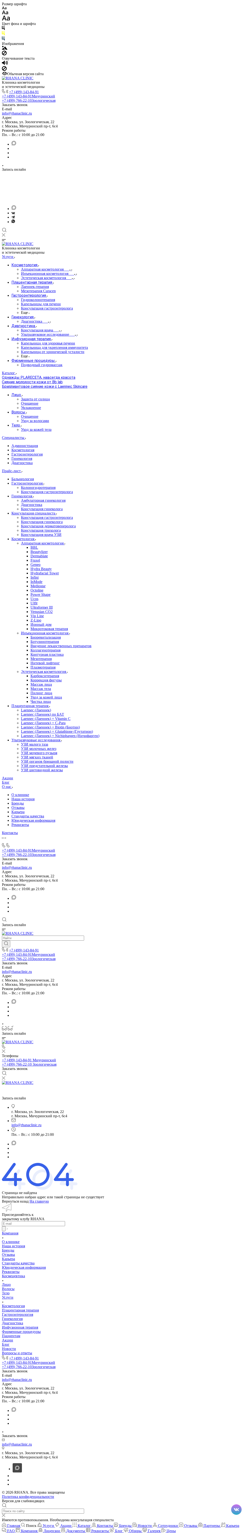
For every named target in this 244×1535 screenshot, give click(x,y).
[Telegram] (13, 217)
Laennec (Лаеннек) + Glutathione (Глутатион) (57, 731)
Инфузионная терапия (20, 1327)
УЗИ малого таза (34, 744)
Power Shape (40, 595)
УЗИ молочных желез (38, 749)
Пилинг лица (41, 693)
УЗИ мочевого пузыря (39, 753)
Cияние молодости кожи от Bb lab (32, 382)
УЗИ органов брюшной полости (47, 761)
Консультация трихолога (41, 530)
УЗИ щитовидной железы (42, 770)
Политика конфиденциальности (28, 1497)
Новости (9, 1349)
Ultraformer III (41, 607)
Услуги (7, 1297)
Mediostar (38, 586)
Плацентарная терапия (30, 706)
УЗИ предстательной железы (44, 766)
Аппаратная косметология (43, 543)
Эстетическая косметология (44, 672)
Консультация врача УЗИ (41, 535)
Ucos (34, 599)
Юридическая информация (33, 820)
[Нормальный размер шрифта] (5, 13)
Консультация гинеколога (42, 509)
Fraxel (35, 560)
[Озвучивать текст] (5, 64)
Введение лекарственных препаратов (61, 646)
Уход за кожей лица (46, 697)
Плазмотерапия (43, 667)
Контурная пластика (47, 654)
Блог (6, 1344)
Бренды (17, 803)
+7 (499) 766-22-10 (29, 100)
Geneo (35, 565)
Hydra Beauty (41, 569)
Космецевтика (13, 1276)
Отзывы (18, 808)
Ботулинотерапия (44, 642)
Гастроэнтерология (27, 454)
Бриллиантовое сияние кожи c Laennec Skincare (44, 386)
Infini (34, 577)
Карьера (18, 812)
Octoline (36, 590)
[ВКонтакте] (13, 213)
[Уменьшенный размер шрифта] (4, 8)
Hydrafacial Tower (44, 573)
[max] (13, 144)
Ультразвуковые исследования (36, 740)
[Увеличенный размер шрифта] (6, 19)
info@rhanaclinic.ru (17, 113)
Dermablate (39, 556)
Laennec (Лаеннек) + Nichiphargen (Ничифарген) (60, 736)
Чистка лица (40, 701)
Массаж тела (40, 689)
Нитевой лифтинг (45, 663)
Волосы (8, 1289)
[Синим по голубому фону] (3, 39)
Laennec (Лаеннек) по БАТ (42, 714)
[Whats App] (13, 222)
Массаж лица (41, 684)
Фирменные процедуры (21, 1332)
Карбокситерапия (44, 676)
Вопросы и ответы (17, 1353)
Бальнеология (22, 479)
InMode (36, 582)
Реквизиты (20, 825)
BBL (34, 547)
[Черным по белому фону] (3, 29)
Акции (7, 1340)
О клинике (20, 795)
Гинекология (21, 459)
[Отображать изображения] (4, 48)
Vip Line (37, 616)
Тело (6, 1293)
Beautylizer (39, 552)
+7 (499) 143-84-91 (24, 92)
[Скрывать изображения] (4, 54)
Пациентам (11, 1336)
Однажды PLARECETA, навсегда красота (38, 377)
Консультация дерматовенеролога (48, 526)
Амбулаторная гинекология (43, 500)
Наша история (23, 799)
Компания (10, 1233)
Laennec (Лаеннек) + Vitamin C (46, 719)
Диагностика (22, 463)
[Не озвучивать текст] (4, 70)
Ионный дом (40, 624)
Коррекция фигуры (46, 680)
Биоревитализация (45, 637)
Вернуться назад (15, 1201)
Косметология (22, 450)
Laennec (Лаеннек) (36, 710)
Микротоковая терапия (49, 629)
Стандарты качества (27, 816)
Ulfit (33, 603)
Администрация (24, 446)
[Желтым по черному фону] (3, 34)
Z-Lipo (35, 620)
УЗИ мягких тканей (37, 757)
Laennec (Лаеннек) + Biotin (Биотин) (50, 727)
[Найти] (6, 944)
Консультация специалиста (33, 513)
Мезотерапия (41, 659)
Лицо (6, 1284)
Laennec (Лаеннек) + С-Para (43, 723)
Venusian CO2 (41, 612)
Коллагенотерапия (45, 650)
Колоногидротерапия (38, 488)
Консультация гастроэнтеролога (47, 492)
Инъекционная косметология (45, 633)
